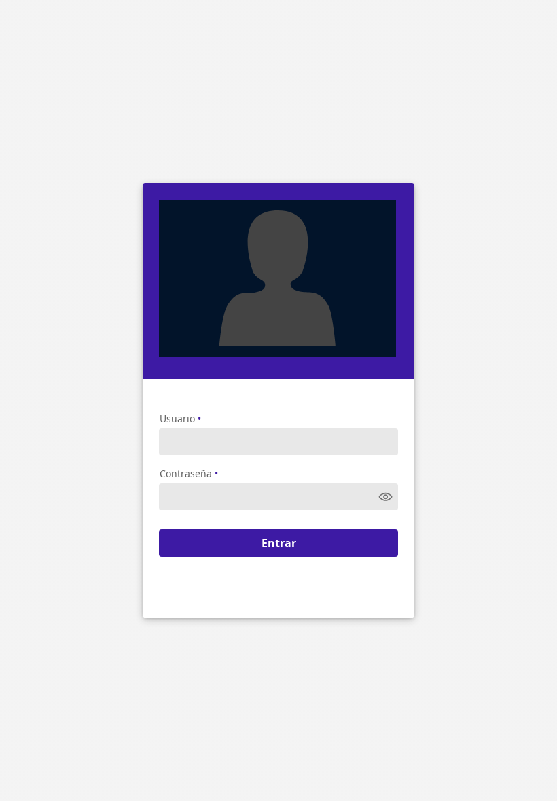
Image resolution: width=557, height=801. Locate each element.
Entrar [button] (279, 543)
